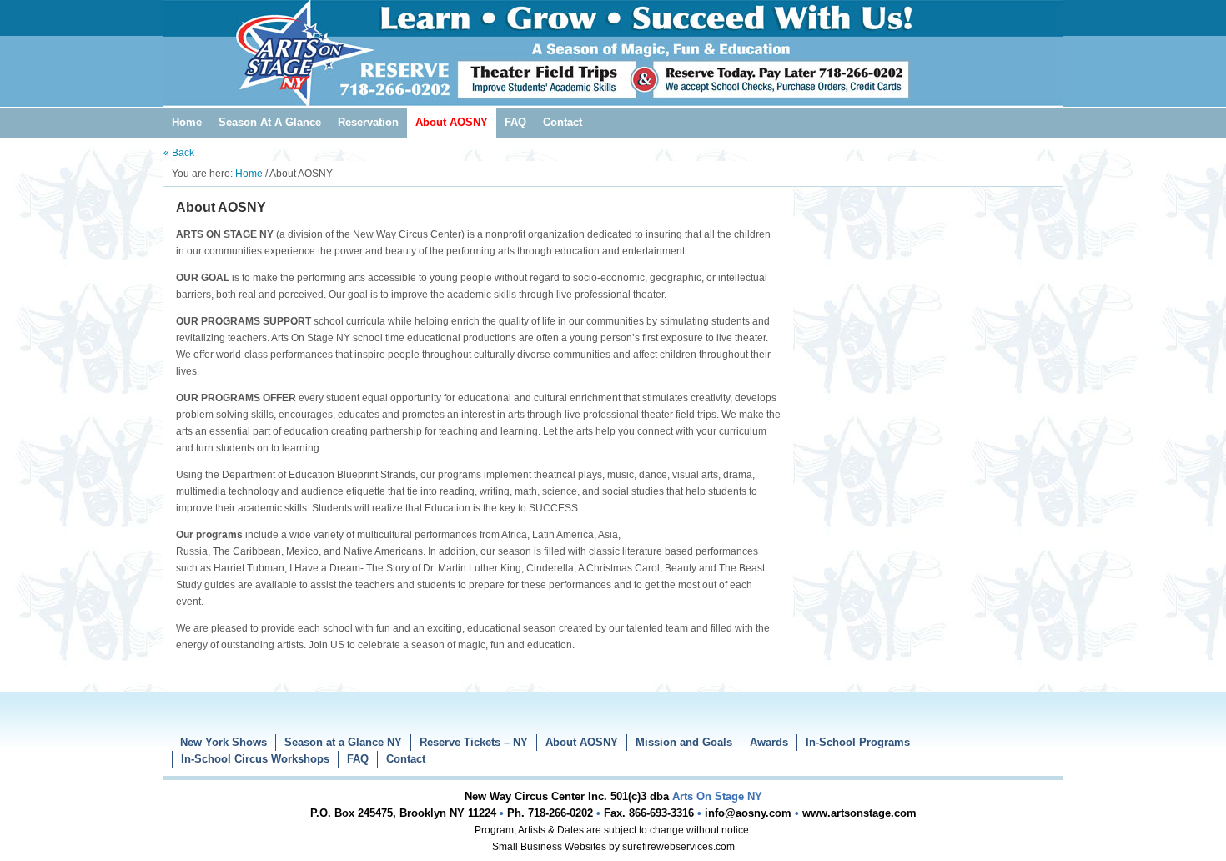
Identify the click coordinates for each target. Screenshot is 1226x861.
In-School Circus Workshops (255, 759)
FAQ (515, 122)
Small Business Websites (549, 847)
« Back (178, 153)
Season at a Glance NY (343, 742)
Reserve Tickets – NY (474, 742)
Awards (769, 742)
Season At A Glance (270, 122)
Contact (562, 122)
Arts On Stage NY (613, 41)
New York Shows (223, 742)
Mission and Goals (684, 742)
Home (187, 122)
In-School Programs (858, 742)
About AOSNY (451, 122)
